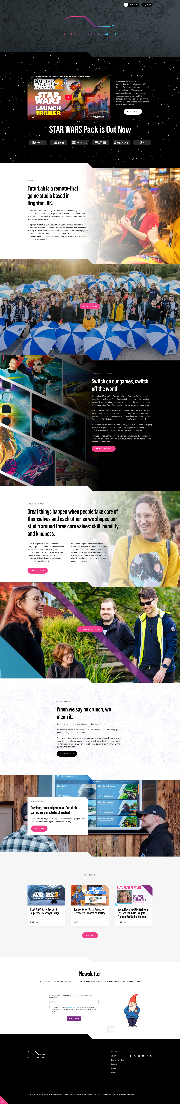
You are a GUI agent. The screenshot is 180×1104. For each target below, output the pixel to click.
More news (90, 935)
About (113, 1056)
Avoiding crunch (67, 753)
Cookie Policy (107, 1094)
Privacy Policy (78, 1094)
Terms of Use (68, 1094)
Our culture (39, 828)
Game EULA (116, 1094)
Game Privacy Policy (127, 1094)
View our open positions (90, 629)
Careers (114, 1068)
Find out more (133, 111)
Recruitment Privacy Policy (92, 1094)
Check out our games (103, 448)
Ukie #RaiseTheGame (91, 552)
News (113, 1072)
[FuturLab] (37, 1068)
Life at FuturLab (90, 306)
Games (114, 1064)
